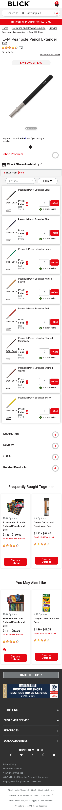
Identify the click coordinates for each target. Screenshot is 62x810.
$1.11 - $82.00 (11, 630)
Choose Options (15, 562)
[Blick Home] (19, 4)
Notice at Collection (12, 768)
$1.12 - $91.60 (42, 533)
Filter (46, 181)
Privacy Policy (9, 764)
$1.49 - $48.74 (42, 629)
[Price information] (27, 204)
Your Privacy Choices (13, 773)
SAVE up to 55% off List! (14, 539)
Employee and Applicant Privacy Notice (22, 781)
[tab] (31, 154)
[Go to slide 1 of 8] (26, 128)
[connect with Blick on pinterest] (43, 756)
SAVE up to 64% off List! (45, 633)
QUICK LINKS (11, 710)
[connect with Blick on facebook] (10, 756)
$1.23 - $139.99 (12, 534)
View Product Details (50, 54)
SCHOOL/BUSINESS (15, 740)
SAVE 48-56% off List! (13, 635)
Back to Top (29, 675)
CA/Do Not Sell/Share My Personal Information (25, 777)
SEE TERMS (46, 22)
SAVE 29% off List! (31, 62)
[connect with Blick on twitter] (21, 756)
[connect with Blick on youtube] (54, 756)
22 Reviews (8, 52)
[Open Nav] (4, 4)
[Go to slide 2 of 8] (29, 128)
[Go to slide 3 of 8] (31, 128)
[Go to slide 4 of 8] (33, 128)
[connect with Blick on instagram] (32, 756)
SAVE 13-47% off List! (44, 537)
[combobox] (20, 181)
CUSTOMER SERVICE (16, 720)
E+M (4, 43)
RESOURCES (11, 730)
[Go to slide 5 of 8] (36, 128)
